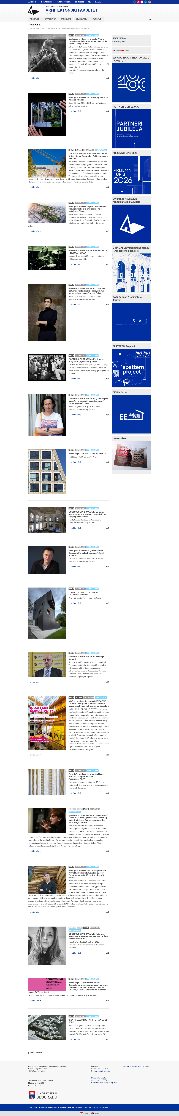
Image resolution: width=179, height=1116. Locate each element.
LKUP (80, 809)
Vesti (72, 28)
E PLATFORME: (46, 2)
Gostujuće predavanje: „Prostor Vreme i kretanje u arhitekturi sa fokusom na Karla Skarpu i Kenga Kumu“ (88, 41)
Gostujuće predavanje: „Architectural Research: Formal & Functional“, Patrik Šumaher (86, 552)
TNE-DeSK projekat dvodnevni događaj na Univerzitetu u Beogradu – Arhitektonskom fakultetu (88, 156)
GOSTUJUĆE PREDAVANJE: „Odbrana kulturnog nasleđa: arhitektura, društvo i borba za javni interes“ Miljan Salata (87, 290)
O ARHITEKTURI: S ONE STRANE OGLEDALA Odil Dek (84, 593)
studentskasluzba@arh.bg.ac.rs (105, 1083)
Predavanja (85, 28)
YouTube (138, 2)
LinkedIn (145, 2)
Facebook (134, 2)
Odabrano (80, 35)
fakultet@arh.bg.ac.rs (101, 1071)
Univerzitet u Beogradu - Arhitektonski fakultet (44, 28)
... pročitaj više (33, 78)
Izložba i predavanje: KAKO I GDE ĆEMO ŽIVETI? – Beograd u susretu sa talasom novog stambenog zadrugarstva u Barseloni (89, 703)
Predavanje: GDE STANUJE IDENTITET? (87, 454)
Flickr (141, 2)
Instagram (149, 2)
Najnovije (65, 28)
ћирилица (116, 42)
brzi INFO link (32, 2)
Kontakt (98, 2)
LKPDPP (72, 809)
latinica (123, 42)
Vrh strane (144, 1107)
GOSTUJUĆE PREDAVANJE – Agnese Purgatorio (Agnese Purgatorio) (86, 360)
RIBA (89, 2)
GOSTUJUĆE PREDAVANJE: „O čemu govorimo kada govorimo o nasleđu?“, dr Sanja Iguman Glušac (87, 514)
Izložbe (79, 150)
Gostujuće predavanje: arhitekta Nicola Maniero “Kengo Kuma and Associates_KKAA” (86, 776)
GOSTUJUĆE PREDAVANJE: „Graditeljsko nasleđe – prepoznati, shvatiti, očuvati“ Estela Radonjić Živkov (88, 401)
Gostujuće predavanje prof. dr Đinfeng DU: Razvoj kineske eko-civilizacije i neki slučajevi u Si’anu (88, 208)
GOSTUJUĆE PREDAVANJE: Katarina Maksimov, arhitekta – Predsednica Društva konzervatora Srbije (88, 936)
